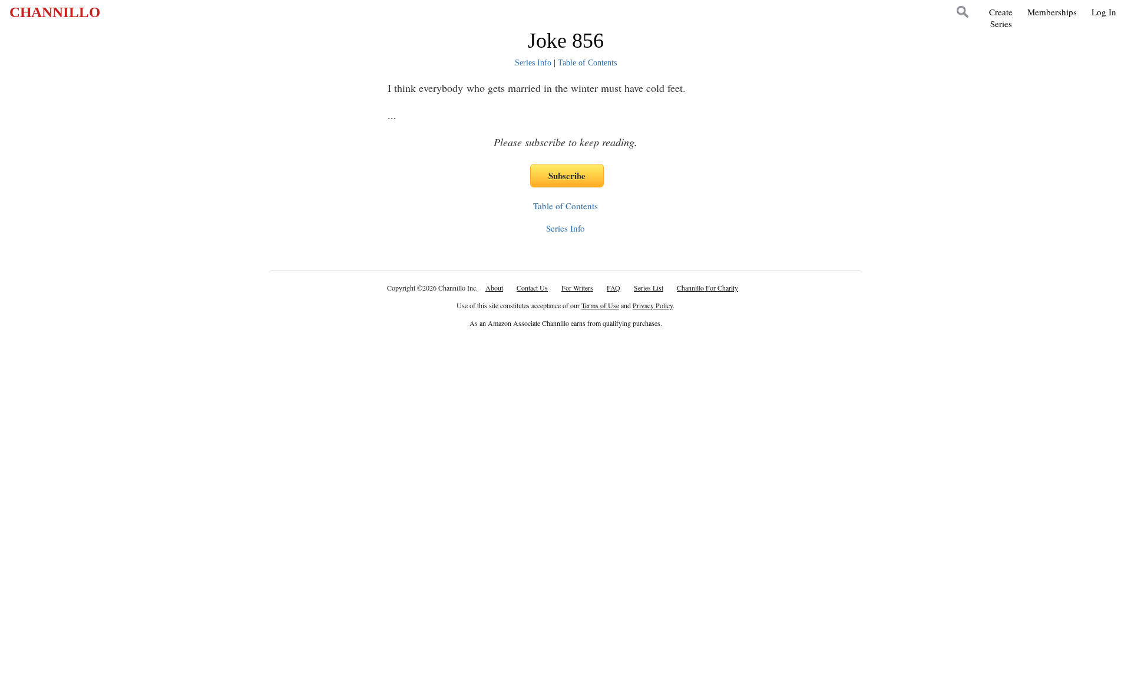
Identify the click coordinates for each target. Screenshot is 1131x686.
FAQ (613, 287)
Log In (1104, 12)
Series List (648, 287)
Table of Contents (587, 62)
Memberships (1052, 12)
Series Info (533, 62)
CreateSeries (1001, 17)
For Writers (577, 287)
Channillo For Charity (707, 287)
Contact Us (532, 287)
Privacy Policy (653, 305)
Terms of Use (600, 305)
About (494, 287)
